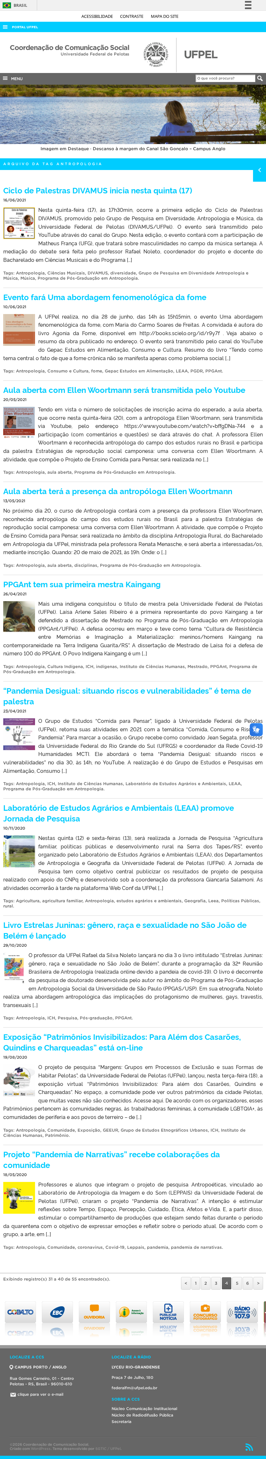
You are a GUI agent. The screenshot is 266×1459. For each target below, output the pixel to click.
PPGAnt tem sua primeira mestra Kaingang (82, 583)
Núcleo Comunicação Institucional (144, 1408)
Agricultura (28, 900)
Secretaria (121, 1421)
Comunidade (61, 1130)
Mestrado (197, 666)
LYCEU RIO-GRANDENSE (136, 1367)
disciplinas (85, 565)
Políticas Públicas (240, 900)
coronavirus (90, 1247)
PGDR (196, 371)
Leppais (135, 1247)
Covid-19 (115, 1247)
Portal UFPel (25, 27)
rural (8, 906)
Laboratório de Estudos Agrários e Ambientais (176, 783)
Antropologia (30, 273)
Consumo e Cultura (68, 371)
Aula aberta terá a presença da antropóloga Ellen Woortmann (117, 490)
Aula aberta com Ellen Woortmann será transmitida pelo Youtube (124, 389)
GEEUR (110, 1130)
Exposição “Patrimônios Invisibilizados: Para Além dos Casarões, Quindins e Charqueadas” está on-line (122, 1041)
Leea (213, 900)
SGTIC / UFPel (108, 1449)
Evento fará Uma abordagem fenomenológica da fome (104, 296)
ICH (89, 666)
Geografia (195, 900)
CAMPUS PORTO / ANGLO (40, 1367)
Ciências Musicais (66, 273)
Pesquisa (67, 1017)
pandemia (157, 1247)
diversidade (123, 273)
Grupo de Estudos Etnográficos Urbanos (164, 1130)
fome (96, 371)
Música (27, 278)
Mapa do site (164, 16)
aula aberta (59, 472)
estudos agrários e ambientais (149, 900)
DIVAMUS (98, 273)
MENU (15, 79)
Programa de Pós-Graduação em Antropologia (88, 278)
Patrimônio (57, 1135)
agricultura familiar (62, 900)
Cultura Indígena (65, 666)
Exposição (89, 1130)
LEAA (182, 371)
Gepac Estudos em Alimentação (139, 371)
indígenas (106, 666)
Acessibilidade (97, 16)
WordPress (41, 1449)
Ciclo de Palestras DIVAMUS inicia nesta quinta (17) (97, 190)
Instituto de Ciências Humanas (152, 666)
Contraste (132, 16)
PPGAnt (213, 371)
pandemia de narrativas (196, 1247)
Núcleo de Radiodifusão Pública (142, 1415)
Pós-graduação (96, 1017)
